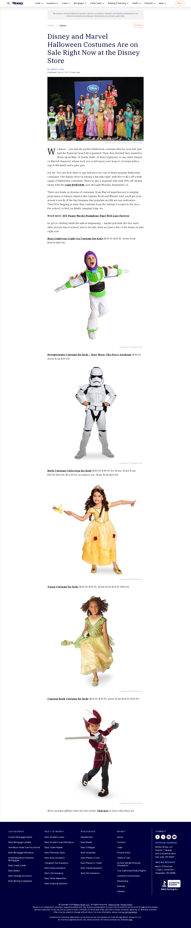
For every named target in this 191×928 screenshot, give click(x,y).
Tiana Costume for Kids (62, 586)
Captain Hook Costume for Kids (67, 698)
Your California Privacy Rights (131, 871)
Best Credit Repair (54, 847)
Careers (121, 891)
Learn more (119, 16)
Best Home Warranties (55, 878)
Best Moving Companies (20, 881)
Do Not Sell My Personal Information (129, 864)
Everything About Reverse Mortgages (21, 859)
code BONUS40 (74, 184)
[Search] (8, 3)
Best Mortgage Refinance (21, 853)
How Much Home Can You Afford (24, 847)
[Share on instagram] (169, 837)
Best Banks (14, 871)
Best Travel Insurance (91, 868)
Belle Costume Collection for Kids (69, 470)
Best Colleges (88, 847)
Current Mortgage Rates (20, 837)
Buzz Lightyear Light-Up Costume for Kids (75, 238)
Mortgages (79, 3)
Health (135, 3)
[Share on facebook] (157, 837)
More (161, 3)
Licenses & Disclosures (128, 876)
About (120, 837)
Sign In (180, 3)
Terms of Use (123, 858)
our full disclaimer (129, 912)
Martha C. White (57, 69)
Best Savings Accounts (20, 876)
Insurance (51, 3)
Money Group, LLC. (82, 905)
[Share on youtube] (174, 837)
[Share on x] (163, 837)
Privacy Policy (123, 853)
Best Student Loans (54, 837)
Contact (121, 842)
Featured (149, 3)
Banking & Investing (117, 3)
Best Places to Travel (91, 863)
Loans (65, 3)
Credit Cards (96, 3)
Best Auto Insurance (55, 858)
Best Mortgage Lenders (19, 842)
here (131, 920)
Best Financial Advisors (56, 884)
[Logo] (17, 3)
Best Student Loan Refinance (59, 842)
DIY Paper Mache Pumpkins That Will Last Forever (96, 215)
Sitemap (121, 886)
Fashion (63, 25)
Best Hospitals (88, 853)
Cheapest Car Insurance (56, 863)
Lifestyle (50, 25)
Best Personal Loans (55, 853)
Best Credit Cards (17, 866)
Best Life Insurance (54, 873)
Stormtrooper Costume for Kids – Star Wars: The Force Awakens (89, 354)
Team (119, 847)
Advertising (122, 881)
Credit (38, 3)
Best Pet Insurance (90, 873)
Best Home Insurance (55, 868)
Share (139, 25)
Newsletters (87, 837)
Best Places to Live (90, 858)
